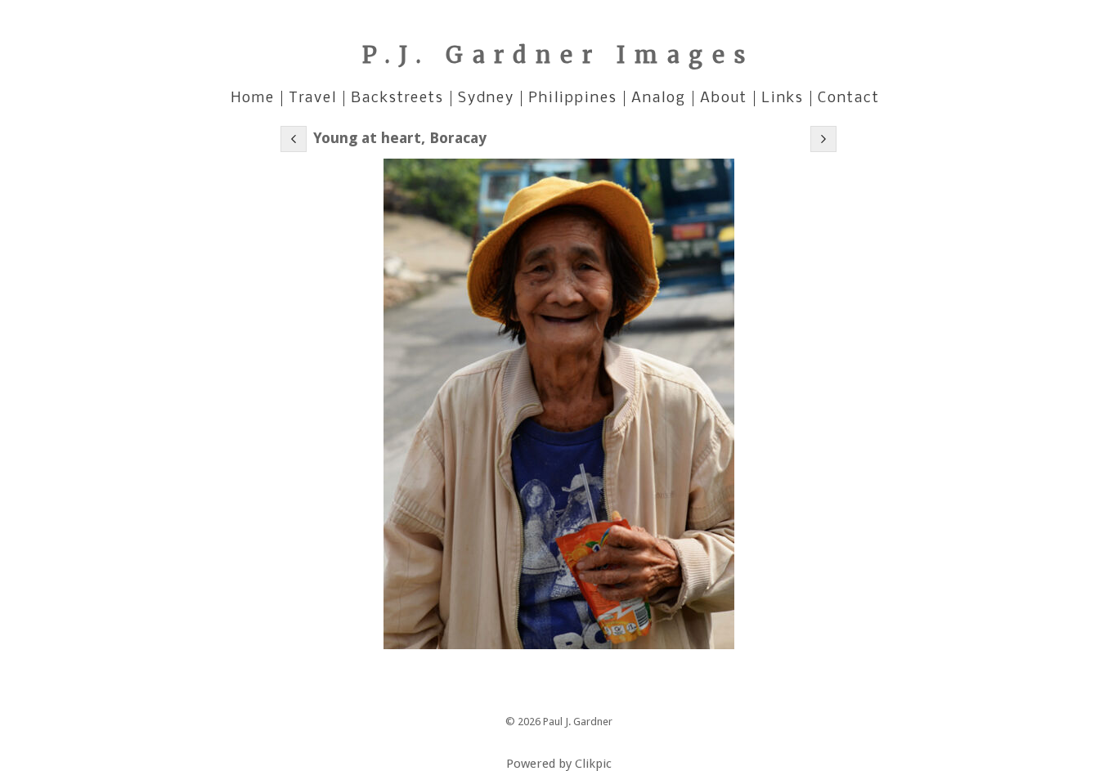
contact (849, 98)
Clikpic (593, 763)
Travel (313, 98)
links (782, 98)
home (253, 98)
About (723, 98)
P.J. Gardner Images (558, 55)
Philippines (572, 98)
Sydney (486, 98)
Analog (658, 98)
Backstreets (397, 98)
